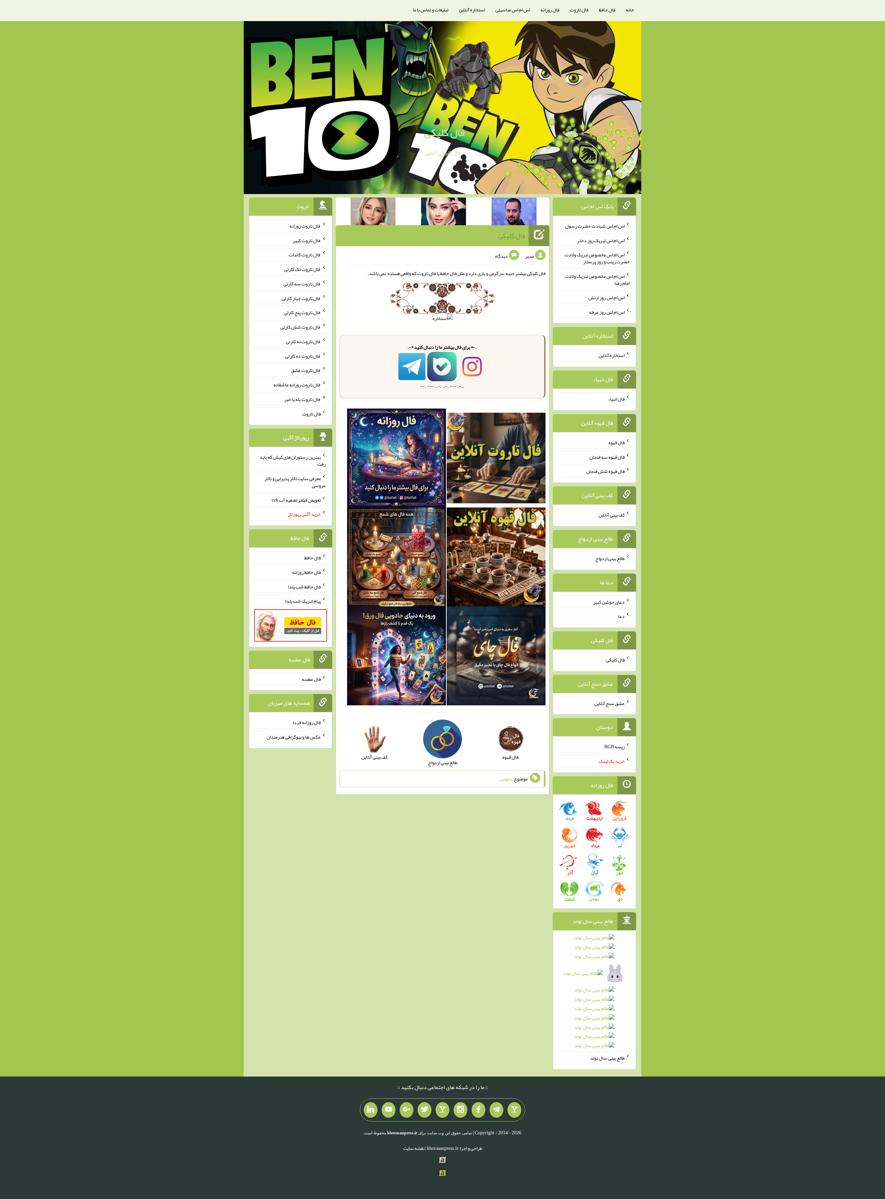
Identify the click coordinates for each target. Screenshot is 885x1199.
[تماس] (442, 1110)
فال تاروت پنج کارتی (302, 312)
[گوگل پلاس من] (406, 1110)
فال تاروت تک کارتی (302, 269)
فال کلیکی (444, 132)
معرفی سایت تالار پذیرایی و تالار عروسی (295, 482)
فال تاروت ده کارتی (303, 355)
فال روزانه (549, 10)
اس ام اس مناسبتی (512, 10)
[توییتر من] (424, 1110)
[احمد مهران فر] (514, 213)
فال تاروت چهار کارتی (301, 298)
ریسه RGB (614, 746)
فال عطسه (311, 679)
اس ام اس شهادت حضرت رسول (595, 226)
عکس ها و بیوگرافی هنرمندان (294, 737)
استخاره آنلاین (472, 10)
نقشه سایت (414, 1148)
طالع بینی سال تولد (607, 1058)
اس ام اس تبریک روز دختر (601, 240)
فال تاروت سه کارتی (302, 284)
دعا (621, 616)
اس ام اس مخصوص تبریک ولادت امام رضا (597, 279)
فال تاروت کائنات (305, 254)
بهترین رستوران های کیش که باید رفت (293, 460)
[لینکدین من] (371, 1110)
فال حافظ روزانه (306, 572)
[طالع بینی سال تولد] (594, 994)
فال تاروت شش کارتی (300, 327)
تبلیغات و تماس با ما (430, 10)
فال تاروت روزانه (305, 226)
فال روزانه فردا (307, 722)
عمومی (506, 779)
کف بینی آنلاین (611, 515)
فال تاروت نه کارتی (303, 341)
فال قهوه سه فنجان (607, 456)
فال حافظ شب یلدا (304, 586)
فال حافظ (607, 10)
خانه (630, 10)
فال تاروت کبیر (307, 240)
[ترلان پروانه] (443, 213)
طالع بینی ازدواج (610, 558)
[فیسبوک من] (478, 1110)
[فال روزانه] (396, 460)
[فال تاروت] (496, 460)
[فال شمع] (396, 559)
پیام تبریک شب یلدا (303, 601)
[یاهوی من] (514, 1110)
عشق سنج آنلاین (609, 703)
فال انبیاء (616, 399)
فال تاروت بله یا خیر (302, 399)
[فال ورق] (396, 657)
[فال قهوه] (496, 559)
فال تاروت (579, 10)
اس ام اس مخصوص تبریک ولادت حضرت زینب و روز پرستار (597, 258)
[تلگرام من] (496, 1110)
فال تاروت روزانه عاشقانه (297, 385)
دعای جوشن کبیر (609, 601)
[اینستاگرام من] (460, 1110)
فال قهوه (616, 442)
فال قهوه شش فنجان (605, 471)
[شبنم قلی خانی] (373, 213)
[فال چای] (496, 657)
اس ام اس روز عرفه (607, 312)
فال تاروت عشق (306, 370)
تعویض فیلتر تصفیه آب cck (296, 499)
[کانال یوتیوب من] (388, 1110)
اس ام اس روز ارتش (606, 297)
